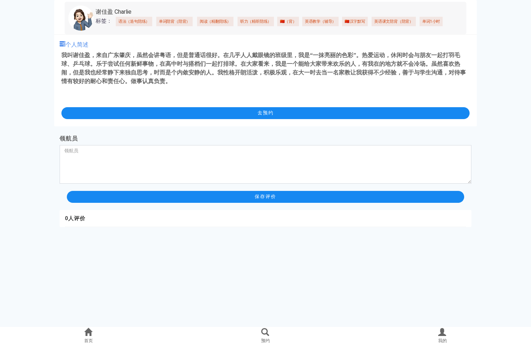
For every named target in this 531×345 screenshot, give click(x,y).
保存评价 (265, 196)
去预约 (266, 112)
